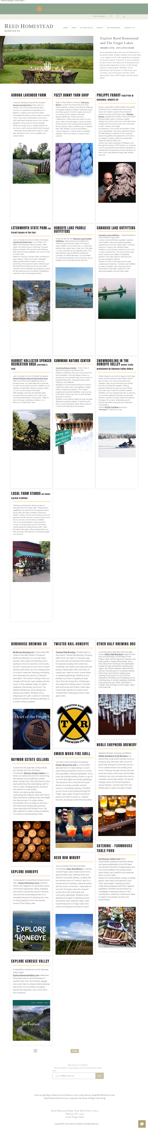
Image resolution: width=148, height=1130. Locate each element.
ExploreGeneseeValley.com (26, 975)
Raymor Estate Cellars (34, 773)
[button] (117, 16)
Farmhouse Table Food (109, 859)
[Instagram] (35, 1051)
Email (54, 1071)
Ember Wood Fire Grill (66, 765)
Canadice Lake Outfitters (109, 235)
